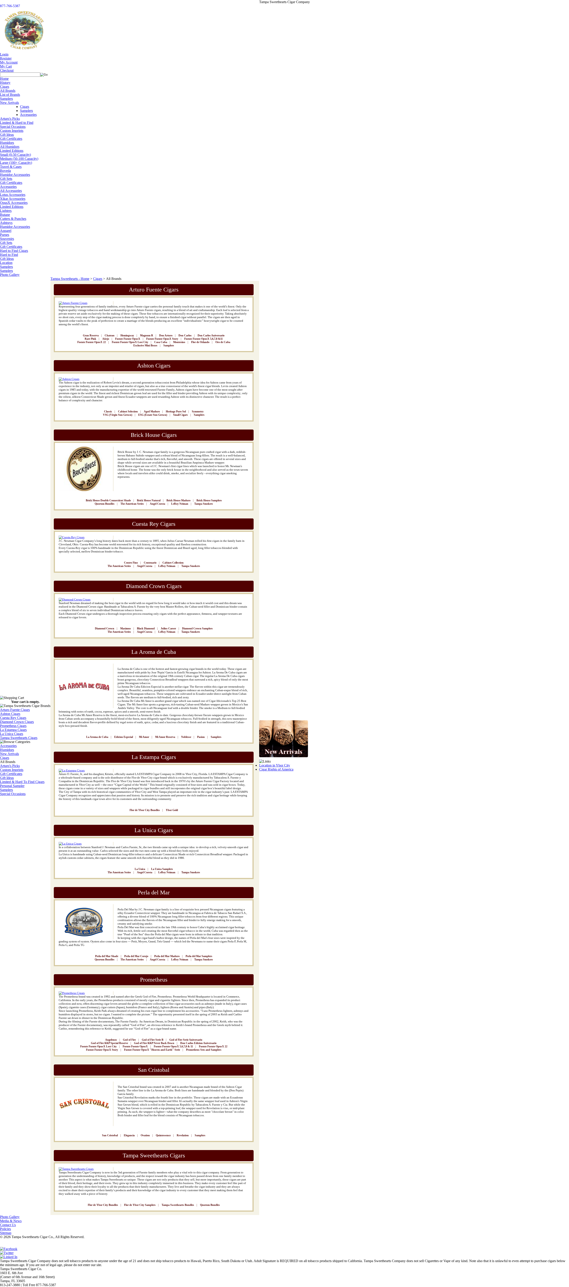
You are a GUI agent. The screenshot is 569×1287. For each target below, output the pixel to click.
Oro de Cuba (222, 342)
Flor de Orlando (200, 342)
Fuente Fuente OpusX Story (162, 338)
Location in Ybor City (274, 765)
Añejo (105, 338)
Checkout (7, 70)
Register (6, 58)
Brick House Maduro (178, 500)
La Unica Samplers (162, 869)
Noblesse (186, 737)
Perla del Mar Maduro (167, 956)
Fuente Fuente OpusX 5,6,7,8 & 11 (173, 1046)
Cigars (4, 86)
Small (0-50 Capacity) (15, 155)
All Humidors (9, 147)
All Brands (7, 90)
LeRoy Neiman (179, 503)
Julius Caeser (168, 628)
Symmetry (198, 411)
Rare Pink (90, 338)
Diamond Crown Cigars (17, 722)
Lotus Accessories (12, 195)
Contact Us (8, 1225)
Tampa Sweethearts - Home (69, 279)
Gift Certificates (11, 139)
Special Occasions (13, 126)
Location (6, 263)
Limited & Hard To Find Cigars (22, 782)
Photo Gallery (10, 275)
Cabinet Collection (173, 562)
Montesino (179, 342)
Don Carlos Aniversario (211, 335)
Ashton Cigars (10, 714)
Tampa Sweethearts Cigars (18, 738)
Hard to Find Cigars (14, 251)
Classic (108, 411)
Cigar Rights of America (276, 769)
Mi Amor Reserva (165, 737)
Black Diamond (146, 628)
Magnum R (146, 335)
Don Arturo (165, 335)
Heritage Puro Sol (176, 411)
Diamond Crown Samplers (197, 628)
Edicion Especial (123, 737)
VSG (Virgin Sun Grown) (117, 414)
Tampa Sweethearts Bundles (178, 1205)
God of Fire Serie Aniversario (185, 1039)
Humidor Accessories (15, 175)
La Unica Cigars (11, 734)
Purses (4, 235)
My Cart (6, 66)
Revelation (183, 1135)
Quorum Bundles (104, 503)
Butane (5, 215)
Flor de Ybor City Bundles (145, 810)
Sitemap (5, 1233)
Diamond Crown (104, 628)
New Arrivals (9, 102)
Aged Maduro (152, 411)
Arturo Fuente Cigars (15, 710)
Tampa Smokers (203, 503)
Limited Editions (11, 151)
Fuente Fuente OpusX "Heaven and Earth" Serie (152, 1049)
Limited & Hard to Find (16, 122)
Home (4, 78)
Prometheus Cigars (13, 726)
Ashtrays (6, 223)
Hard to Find (9, 255)
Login (4, 54)
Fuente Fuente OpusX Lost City (130, 342)
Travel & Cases (11, 167)
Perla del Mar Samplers (199, 956)
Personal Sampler (12, 786)
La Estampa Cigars (13, 730)
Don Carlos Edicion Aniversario (198, 1043)
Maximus (125, 628)
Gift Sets (6, 179)
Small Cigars (180, 414)
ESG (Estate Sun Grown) (152, 414)
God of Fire (129, 1039)
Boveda (5, 171)
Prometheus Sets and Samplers (203, 1049)
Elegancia (129, 1135)
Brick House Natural (148, 500)
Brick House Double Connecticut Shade (108, 500)
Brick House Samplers (209, 500)
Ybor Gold (172, 810)
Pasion (201, 737)
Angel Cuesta (157, 503)
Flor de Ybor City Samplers (140, 1205)
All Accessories (11, 191)
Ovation (145, 1135)
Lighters (6, 211)
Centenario (150, 562)
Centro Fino (131, 562)
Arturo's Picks (10, 118)
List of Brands (10, 94)
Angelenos (111, 1039)
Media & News (11, 1221)
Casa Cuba (160, 342)
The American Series (132, 503)
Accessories (28, 114)
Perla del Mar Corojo (136, 956)
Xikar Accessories (12, 199)
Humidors (7, 143)
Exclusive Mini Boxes (145, 345)
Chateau (109, 335)
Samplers (6, 98)
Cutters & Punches (13, 219)
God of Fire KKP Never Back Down (154, 1043)
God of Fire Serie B (152, 1039)
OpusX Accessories (14, 203)
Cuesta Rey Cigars (13, 718)
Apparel (5, 231)
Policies (5, 1229)
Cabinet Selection (128, 411)
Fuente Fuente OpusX (127, 338)
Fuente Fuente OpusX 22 (91, 342)
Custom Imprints (11, 131)
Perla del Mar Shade (106, 956)
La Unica (140, 869)
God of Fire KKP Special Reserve (109, 1043)
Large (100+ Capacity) (16, 163)
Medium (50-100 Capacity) (19, 159)
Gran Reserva (91, 335)
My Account (9, 62)
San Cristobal (110, 1135)
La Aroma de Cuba (97, 737)
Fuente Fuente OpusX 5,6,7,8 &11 (203, 338)
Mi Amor (144, 737)
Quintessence (163, 1135)
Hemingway (127, 335)
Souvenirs (7, 239)
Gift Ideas (7, 135)
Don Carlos (185, 335)
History (5, 82)
